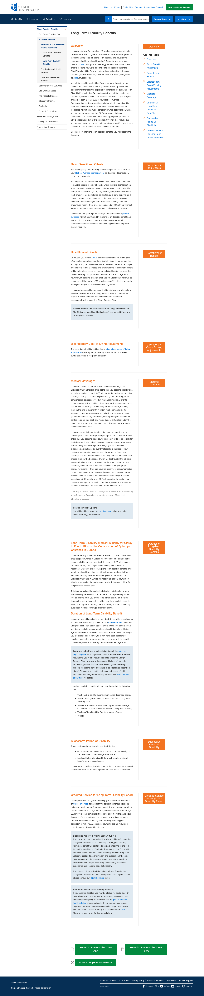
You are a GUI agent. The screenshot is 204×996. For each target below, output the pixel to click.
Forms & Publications (48, 111)
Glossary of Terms (47, 101)
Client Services (97, 878)
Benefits (18, 19)
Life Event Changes (47, 91)
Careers (138, 7)
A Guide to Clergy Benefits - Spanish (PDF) (146, 949)
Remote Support (185, 980)
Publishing (50, 19)
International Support (153, 7)
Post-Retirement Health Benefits (51, 71)
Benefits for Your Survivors (50, 86)
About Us (108, 7)
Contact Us (128, 7)
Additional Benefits (47, 39)
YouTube (166, 986)
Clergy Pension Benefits (47, 29)
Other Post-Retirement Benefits (51, 79)
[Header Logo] (25, 7)
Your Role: (182, 19)
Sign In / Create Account (179, 7)
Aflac (76, 78)
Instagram (189, 986)
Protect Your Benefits (46, 127)
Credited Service (80, 804)
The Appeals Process (48, 96)
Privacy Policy (138, 980)
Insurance (33, 19)
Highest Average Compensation (89, 173)
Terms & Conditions (155, 980)
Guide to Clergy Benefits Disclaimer (95, 962)
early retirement (115, 622)
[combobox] (130, 19)
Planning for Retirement (47, 121)
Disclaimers (171, 980)
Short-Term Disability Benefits (52, 54)
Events (117, 7)
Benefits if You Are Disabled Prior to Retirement (53, 46)
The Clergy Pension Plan (49, 34)
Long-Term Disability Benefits (51, 62)
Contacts (43, 106)
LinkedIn (178, 986)
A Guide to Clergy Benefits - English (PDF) (96, 949)
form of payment (104, 511)
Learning (67, 19)
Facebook (149, 986)
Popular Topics (161, 19)
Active (81, 64)
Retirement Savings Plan (47, 116)
